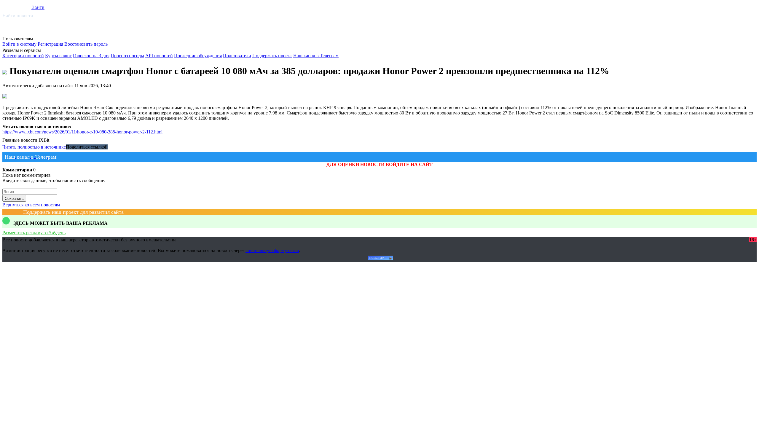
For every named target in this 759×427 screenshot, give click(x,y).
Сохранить (14, 198)
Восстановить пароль (86, 44)
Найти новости (17, 15)
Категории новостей (23, 55)
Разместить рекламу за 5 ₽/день (34, 232)
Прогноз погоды (127, 55)
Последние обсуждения (198, 55)
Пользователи (237, 55)
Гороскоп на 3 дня (91, 55)
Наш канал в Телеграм (316, 55)
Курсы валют (58, 55)
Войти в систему (19, 44)
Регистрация (50, 44)
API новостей (159, 55)
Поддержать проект (272, 55)
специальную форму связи (272, 250)
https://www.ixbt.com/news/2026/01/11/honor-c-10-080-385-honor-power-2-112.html (82, 131)
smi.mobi (25, 6)
